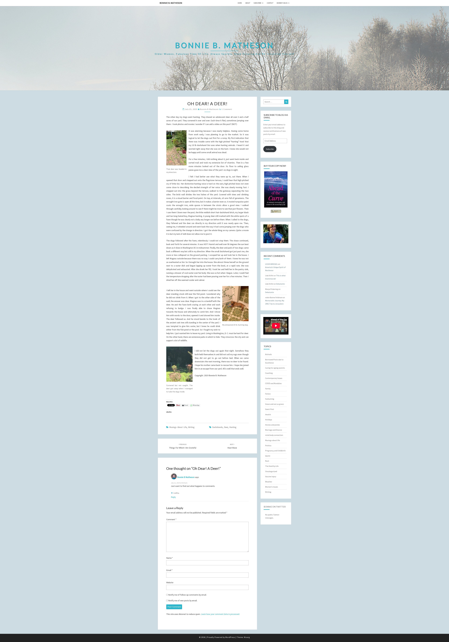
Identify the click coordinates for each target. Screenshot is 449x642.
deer (226, 427)
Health (268, 414)
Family (267, 388)
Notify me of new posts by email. (182, 600)
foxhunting (269, 399)
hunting (232, 427)
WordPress (230, 637)
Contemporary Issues (273, 378)
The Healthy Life (272, 466)
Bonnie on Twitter (275, 506)
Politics (268, 445)
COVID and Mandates (273, 383)
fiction (268, 394)
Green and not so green (274, 404)
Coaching (269, 373)
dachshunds (217, 427)
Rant (267, 461)
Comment (171, 519)
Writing (191, 427)
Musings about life (178, 427)
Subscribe (257, 3)
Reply (173, 497)
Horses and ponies (272, 425)
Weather (268, 481)
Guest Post (269, 409)
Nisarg (247, 637)
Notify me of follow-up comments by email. (187, 594)
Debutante (280, 284)
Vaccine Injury (270, 476)
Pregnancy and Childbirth (275, 450)
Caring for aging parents (275, 368)
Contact (270, 3)
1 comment (227, 109)
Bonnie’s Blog (282, 3)
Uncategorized (271, 471)
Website (169, 582)
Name (169, 558)
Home (240, 3)
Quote (267, 456)
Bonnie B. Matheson (171, 2)
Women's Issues (271, 487)
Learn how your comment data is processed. (220, 614)
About (247, 3)
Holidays (268, 419)
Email (169, 570)
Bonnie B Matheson (209, 109)
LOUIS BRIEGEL (271, 264)
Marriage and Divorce (273, 430)
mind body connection (274, 435)
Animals (268, 354)
